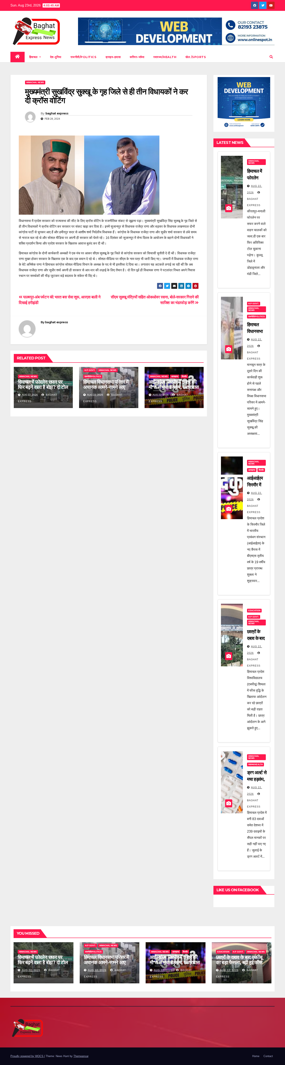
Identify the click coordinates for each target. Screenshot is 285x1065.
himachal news (35, 82)
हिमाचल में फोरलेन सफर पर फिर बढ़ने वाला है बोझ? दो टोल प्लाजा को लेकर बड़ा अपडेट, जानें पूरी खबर (43, 390)
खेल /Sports (195, 57)
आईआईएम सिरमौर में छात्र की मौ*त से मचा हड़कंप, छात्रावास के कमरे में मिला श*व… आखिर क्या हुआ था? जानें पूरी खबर (174, 390)
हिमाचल (34, 57)
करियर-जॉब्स (137, 57)
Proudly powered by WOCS (27, 1056)
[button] (271, 57)
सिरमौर (184, 376)
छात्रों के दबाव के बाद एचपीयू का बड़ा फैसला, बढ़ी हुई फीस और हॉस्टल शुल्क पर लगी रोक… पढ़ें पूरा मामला (239, 965)
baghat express (56, 113)
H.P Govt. (89, 370)
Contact (268, 1056)
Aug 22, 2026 (31, 970)
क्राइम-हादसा (113, 57)
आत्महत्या (174, 376)
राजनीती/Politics (84, 57)
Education (254, 610)
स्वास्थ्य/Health (164, 57)
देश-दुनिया (55, 57)
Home (255, 1056)
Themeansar (80, 1056)
